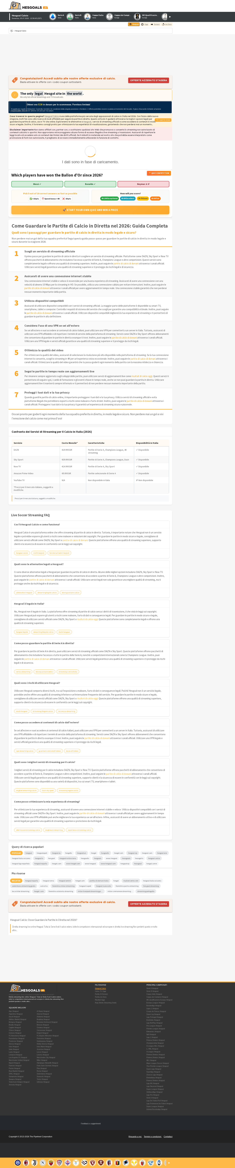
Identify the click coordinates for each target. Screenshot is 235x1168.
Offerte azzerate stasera (148, 80)
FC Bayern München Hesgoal (48, 1035)
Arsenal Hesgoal (43, 1014)
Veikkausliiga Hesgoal (154, 1092)
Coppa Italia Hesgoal (154, 994)
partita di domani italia (99, 880)
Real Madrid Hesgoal (16, 1071)
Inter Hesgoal (14, 1046)
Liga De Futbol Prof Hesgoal (156, 1100)
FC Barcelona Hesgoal (17, 1035)
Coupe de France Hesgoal (156, 1011)
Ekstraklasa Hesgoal (153, 1077)
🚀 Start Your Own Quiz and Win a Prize (90, 210)
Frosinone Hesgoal (16, 1041)
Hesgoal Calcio (52, 116)
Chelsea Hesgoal (43, 1027)
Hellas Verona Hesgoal (45, 1044)
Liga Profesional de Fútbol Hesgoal (159, 1103)
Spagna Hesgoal (15, 1079)
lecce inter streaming (20, 891)
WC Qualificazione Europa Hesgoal (159, 1000)
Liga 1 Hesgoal (152, 1037)
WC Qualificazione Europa (154, 15)
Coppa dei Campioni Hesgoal (157, 997)
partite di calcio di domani (126, 263)
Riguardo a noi (135, 1137)
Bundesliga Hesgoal (153, 1005)
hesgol (116, 880)
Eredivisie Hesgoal (153, 1020)
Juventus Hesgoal (43, 1049)
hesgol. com (39, 891)
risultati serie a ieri (130, 880)
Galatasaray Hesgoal (44, 1041)
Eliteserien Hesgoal (153, 1031)
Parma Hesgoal (14, 1068)
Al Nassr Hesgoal (43, 1011)
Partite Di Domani (101, 994)
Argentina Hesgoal (16, 1014)
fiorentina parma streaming (127, 886)
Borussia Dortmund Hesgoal (47, 1022)
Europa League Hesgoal (155, 1002)
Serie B (78, 15)
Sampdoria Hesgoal (16, 1076)
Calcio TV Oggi (100, 991)
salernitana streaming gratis (23, 886)
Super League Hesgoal (155, 1089)
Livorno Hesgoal (43, 1055)
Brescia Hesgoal (43, 1025)
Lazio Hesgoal (14, 1052)
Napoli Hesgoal (14, 1063)
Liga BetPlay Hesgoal (154, 1023)
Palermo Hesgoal (15, 1065)
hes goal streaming (151, 886)
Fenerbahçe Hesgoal (16, 1038)
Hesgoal (87, 121)
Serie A (61, 15)
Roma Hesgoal (42, 1071)
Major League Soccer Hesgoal (157, 1063)
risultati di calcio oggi (142, 376)
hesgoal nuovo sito (103, 886)
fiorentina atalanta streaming (61, 891)
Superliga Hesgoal (153, 1072)
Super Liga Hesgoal (153, 1069)
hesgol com (80, 880)
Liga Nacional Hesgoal (154, 1086)
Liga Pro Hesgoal (152, 1095)
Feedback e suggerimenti (91, 1123)
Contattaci (168, 1137)
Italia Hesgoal (14, 1049)
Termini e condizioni (153, 1137)
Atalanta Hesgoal (43, 1016)
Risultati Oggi (100, 1000)
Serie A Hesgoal (152, 988)
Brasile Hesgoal (14, 1025)
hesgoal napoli (85, 886)
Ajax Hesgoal (14, 1011)
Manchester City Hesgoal (46, 1057)
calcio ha (44, 886)
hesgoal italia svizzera (152, 880)
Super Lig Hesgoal (153, 1014)
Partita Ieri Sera (100, 997)
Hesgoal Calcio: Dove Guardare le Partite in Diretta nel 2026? (43, 919)
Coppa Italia (97, 15)
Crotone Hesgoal (15, 1033)
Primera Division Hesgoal (155, 1040)
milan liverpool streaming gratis (91, 891)
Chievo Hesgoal (14, 1030)
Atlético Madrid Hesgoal (17, 1019)
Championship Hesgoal (155, 1043)
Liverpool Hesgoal (15, 1055)
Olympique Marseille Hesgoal (47, 1063)
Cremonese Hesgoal (44, 1030)
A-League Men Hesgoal (155, 1046)
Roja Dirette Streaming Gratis (105, 1002)
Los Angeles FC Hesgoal (18, 1057)
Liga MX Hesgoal (152, 1083)
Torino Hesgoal (42, 1079)
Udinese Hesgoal (43, 1082)
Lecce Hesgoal (42, 1052)
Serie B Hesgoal (152, 991)
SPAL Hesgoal (14, 1074)
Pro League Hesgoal (154, 1026)
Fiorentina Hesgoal (44, 1038)
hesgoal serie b (65, 880)
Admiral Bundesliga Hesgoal (156, 1109)
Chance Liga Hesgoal (154, 1075)
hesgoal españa (31, 880)
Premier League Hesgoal (155, 1028)
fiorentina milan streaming (63, 886)
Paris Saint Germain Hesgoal (47, 1065)
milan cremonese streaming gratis (121, 891)
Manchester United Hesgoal (19, 1060)
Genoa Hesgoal (14, 1044)
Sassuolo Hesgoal (43, 1076)
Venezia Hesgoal (15, 1084)
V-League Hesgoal (153, 1051)
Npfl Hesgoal (151, 1034)
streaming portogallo (145, 891)
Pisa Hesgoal (42, 1068)
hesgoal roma (48, 880)
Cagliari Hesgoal (15, 1027)
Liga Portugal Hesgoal (154, 1017)
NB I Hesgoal (151, 1060)
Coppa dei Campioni (123, 15)
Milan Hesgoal (42, 1060)
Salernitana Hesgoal (44, 1074)
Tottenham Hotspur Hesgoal (19, 1082)
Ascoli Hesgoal (14, 1016)
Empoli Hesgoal (42, 1033)
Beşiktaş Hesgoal (43, 1019)
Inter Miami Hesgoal (44, 1046)
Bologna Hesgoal (15, 1022)
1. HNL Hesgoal (152, 1049)
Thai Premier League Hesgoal (157, 1066)
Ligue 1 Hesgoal (152, 1008)
